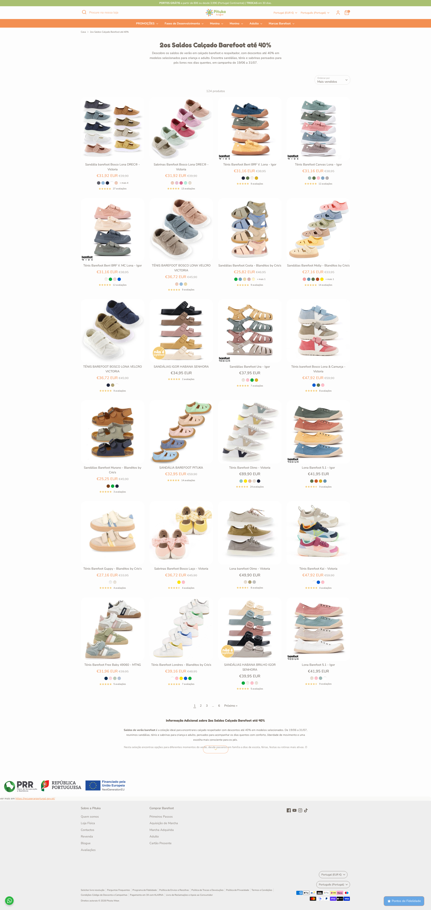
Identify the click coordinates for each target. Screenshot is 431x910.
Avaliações (88, 850)
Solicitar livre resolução (93, 890)
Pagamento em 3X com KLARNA (146, 895)
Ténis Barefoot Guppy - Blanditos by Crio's (112, 569)
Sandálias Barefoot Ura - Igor (250, 367)
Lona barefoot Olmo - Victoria (249, 569)
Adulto (255, 23)
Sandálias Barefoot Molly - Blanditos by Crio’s (318, 265)
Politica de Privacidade (237, 890)
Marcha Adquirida (162, 830)
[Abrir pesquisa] (84, 12)
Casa (83, 31)
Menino (235, 23)
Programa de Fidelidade (144, 890)
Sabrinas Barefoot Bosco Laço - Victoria (181, 569)
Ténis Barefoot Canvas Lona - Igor (318, 164)
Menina (215, 23)
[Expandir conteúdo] (215, 749)
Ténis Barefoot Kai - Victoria (318, 569)
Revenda (87, 836)
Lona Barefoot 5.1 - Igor (318, 468)
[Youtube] (294, 810)
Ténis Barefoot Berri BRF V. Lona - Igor (249, 164)
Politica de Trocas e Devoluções (207, 890)
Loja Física (88, 823)
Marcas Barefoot (280, 23)
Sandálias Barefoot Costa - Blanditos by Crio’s (249, 265)
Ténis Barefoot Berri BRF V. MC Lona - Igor (112, 265)
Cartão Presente (161, 843)
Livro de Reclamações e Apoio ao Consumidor (189, 895)
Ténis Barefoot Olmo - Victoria (249, 468)
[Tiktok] (306, 810)
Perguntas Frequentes (118, 890)
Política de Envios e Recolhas (174, 890)
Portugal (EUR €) (284, 13)
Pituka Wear (113, 900)
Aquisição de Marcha (164, 823)
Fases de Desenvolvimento (183, 23)
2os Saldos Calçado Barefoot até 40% (109, 31)
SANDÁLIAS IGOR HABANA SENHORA (181, 367)
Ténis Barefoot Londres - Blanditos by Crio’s (181, 665)
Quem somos (90, 817)
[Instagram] (300, 810)
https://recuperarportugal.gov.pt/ (35, 798)
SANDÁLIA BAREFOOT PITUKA (181, 468)
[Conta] (338, 12)
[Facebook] (289, 810)
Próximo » (230, 706)
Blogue (86, 843)
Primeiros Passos (161, 817)
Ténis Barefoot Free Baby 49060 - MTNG (112, 665)
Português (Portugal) (313, 13)
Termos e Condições (262, 890)
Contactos (87, 830)
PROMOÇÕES (145, 23)
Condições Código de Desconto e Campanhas (104, 895)
